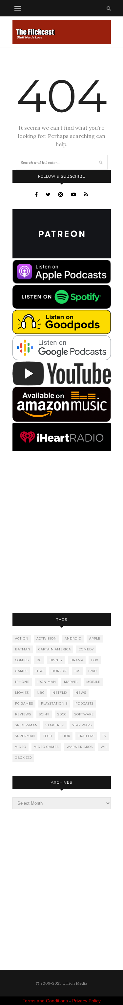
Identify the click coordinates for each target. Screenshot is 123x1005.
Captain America (54, 649)
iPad (92, 671)
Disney (56, 660)
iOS (77, 671)
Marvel (71, 682)
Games (21, 671)
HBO (39, 671)
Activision (46, 638)
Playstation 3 (54, 703)
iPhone (22, 682)
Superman (25, 736)
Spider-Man (26, 725)
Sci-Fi (44, 714)
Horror (59, 671)
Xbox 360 (23, 757)
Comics (22, 660)
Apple (94, 638)
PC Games (24, 703)
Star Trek (55, 725)
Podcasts (84, 703)
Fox (94, 660)
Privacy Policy (86, 1000)
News (80, 692)
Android (73, 638)
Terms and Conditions (45, 1000)
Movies (22, 692)
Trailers (86, 736)
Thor (65, 736)
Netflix (60, 692)
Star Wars (82, 725)
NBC (41, 692)
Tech (47, 736)
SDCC (62, 714)
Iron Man (46, 682)
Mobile (93, 682)
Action (22, 638)
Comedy (86, 649)
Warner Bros (80, 747)
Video (20, 747)
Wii (104, 747)
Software (84, 714)
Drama (77, 660)
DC (39, 660)
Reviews (23, 714)
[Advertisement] (61, 532)
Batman (23, 649)
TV (104, 736)
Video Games (46, 747)
